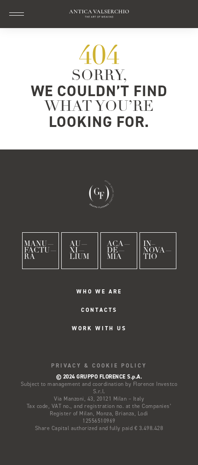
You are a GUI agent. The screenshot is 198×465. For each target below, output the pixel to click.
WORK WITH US (99, 328)
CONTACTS (99, 310)
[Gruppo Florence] (99, 193)
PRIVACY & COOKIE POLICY (99, 365)
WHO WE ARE (99, 291)
